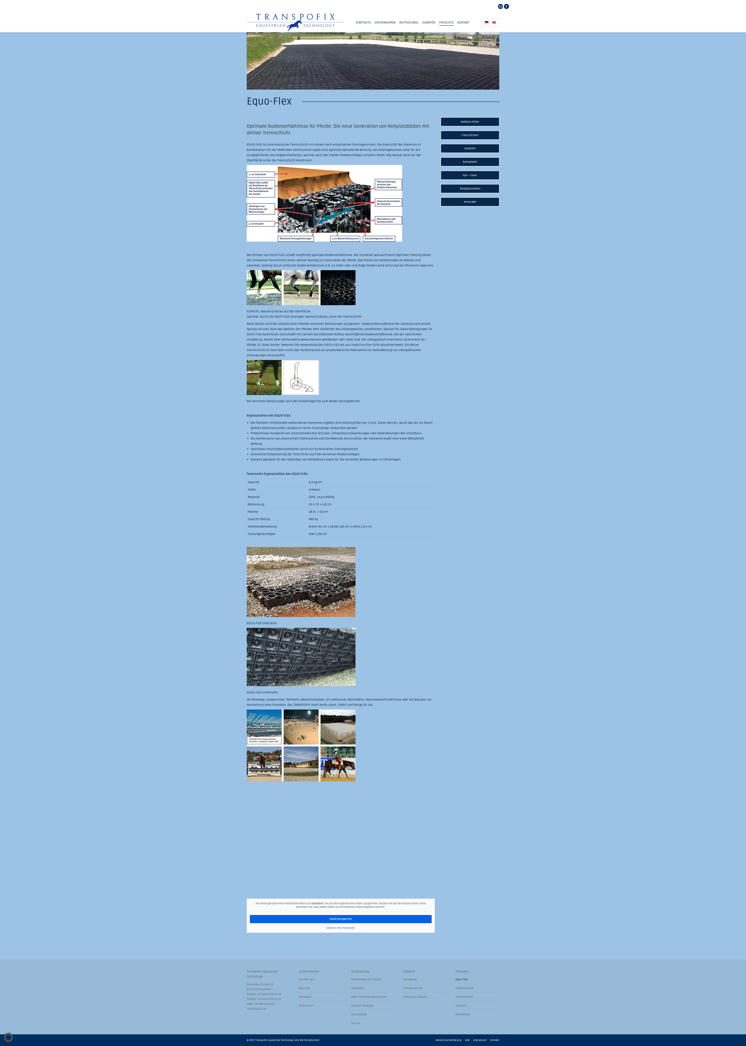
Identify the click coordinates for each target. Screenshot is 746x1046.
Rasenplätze (359, 1014)
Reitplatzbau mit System (366, 979)
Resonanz (305, 997)
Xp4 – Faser (470, 175)
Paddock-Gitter (470, 121)
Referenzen (306, 1005)
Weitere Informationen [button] (341, 928)
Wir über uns (306, 979)
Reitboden (357, 988)
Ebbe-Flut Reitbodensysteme (369, 997)
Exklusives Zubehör (415, 997)
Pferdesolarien (412, 988)
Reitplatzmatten (470, 188)
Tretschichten (469, 135)
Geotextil (470, 148)
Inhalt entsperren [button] (340, 919)
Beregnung (410, 979)
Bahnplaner (470, 161)
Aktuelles (304, 988)
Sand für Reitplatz (362, 1005)
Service (355, 1023)
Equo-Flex (462, 979)
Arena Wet (470, 202)
